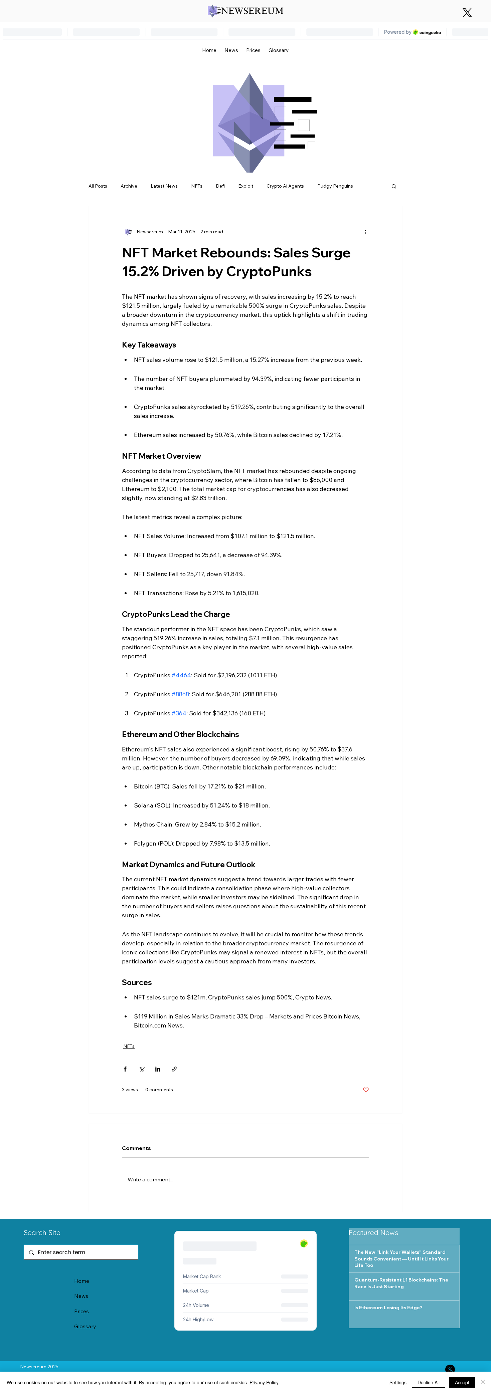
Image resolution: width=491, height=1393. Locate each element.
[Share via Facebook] (125, 1069)
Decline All (429, 1382)
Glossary (85, 1326)
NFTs (196, 186)
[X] (467, 12)
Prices (81, 1311)
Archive (129, 186)
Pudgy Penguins (335, 186)
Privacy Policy (264, 1382)
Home (81, 1281)
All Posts (98, 186)
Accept (462, 1382)
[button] (394, 186)
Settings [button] (397, 1382)
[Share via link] (174, 1069)
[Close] (483, 1382)
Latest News (164, 186)
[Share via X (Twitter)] (141, 1069)
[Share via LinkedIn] (158, 1069)
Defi (220, 186)
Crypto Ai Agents (285, 186)
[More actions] (365, 232)
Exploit (245, 186)
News (81, 1296)
